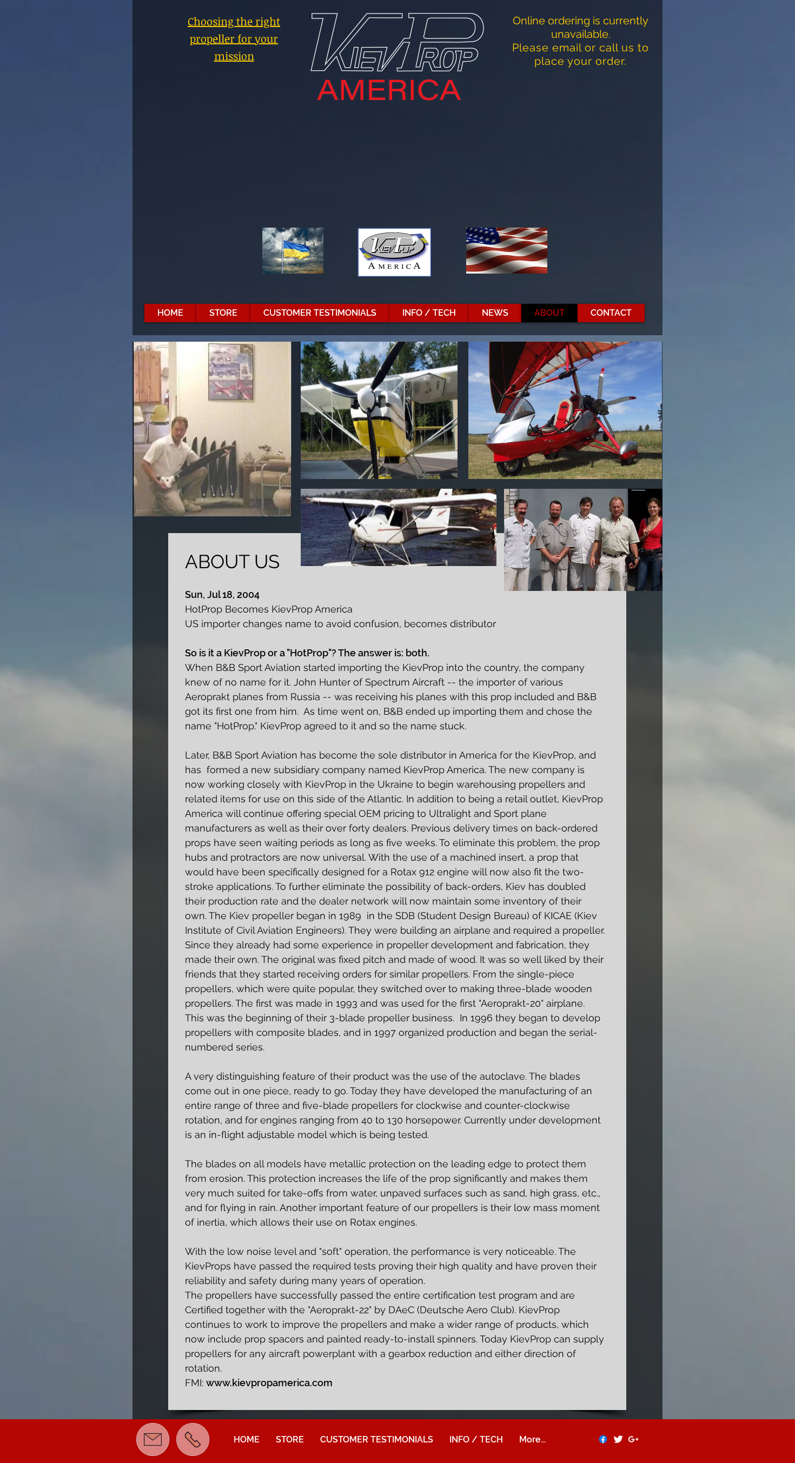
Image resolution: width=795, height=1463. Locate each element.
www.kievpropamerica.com (269, 1382)
